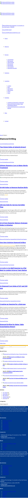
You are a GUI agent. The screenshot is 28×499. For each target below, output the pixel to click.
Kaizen (6, 195)
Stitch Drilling (10, 62)
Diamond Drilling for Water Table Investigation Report (15, 104)
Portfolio (7, 97)
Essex (8, 93)
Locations (7, 81)
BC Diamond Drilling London (9, 443)
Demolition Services (12, 68)
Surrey (8, 91)
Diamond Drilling (10, 144)
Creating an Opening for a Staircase (15, 102)
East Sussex (10, 88)
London (9, 86)
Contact (6, 121)
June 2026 (5, 394)
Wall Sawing (10, 61)
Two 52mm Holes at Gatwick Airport (13, 147)
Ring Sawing (10, 65)
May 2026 (5, 395)
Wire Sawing (10, 64)
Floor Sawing (10, 66)
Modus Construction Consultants (7, 245)
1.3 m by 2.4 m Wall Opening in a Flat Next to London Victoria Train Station (13, 269)
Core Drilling (10, 59)
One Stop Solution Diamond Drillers (13, 242)
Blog (6, 113)
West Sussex (10, 90)
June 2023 (5, 398)
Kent (8, 87)
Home (6, 38)
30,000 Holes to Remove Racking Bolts (14, 187)
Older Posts (3, 343)
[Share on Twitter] (0, 158)
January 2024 (6, 397)
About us (7, 46)
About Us (5, 445)
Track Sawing (24, 239)
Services (6, 55)
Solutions (7, 73)
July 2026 (5, 392)
